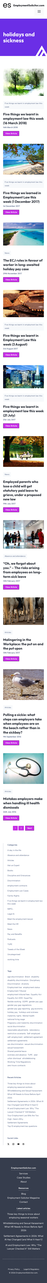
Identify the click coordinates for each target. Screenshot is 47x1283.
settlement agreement (33, 1037)
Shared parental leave (16, 1051)
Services (23, 1173)
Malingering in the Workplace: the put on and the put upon (23, 644)
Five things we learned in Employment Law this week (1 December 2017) (22, 197)
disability (35, 977)
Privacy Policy (14, 1269)
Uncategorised (13, 954)
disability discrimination (17, 980)
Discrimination (13, 880)
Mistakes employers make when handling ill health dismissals (23, 803)
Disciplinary (35, 980)
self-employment (14, 1037)
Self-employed (33, 1033)
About (23, 1181)
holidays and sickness (28, 1012)
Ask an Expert (13, 865)
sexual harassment (15, 1048)
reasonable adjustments (17, 1030)
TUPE (9, 944)
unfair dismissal (14, 1058)
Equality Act (36, 994)
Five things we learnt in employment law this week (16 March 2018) (23, 118)
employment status (31, 987)
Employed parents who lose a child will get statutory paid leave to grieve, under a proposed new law (22, 490)
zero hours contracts (16, 1065)
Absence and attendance (18, 855)
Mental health (28, 1016)
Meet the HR (12, 924)
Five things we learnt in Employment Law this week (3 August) (21, 339)
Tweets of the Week (16, 949)
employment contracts (17, 885)
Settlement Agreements (17, 1122)
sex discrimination (15, 1044)
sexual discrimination (34, 1044)
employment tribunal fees (18, 994)
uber (36, 1055)
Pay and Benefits (14, 934)
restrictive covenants (16, 1033)
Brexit (27, 977)
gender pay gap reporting (18, 1008)
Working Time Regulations (19, 1062)
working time (13, 959)
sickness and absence (17, 1055)
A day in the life (14, 850)
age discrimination (15, 977)
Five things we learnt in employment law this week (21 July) (23, 411)
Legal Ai (10, 914)
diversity (25, 984)
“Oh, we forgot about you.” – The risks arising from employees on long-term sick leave (22, 570)
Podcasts (11, 939)
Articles (10, 860)
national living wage (16, 1019)
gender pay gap (36, 1001)
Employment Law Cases (17, 891)
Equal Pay (28, 998)
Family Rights (13, 896)
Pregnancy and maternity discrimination (24, 1023)
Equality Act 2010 (15, 998)
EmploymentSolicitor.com (28, 5)
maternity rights (14, 1016)
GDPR (25, 1001)
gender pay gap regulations (19, 1005)
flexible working (14, 1001)
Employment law (14, 987)
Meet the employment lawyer (20, 919)
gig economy (37, 1008)
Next (29, 828)
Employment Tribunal (16, 991)
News (9, 929)
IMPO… (10, 909)
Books (10, 870)
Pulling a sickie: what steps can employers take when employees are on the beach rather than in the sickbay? (22, 723)
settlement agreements (17, 1040)
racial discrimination (16, 1026)
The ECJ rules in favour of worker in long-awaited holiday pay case (23, 264)
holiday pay (12, 1012)
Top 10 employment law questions (22, 1126)
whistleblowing (28, 1058)
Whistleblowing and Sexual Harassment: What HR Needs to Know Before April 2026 (24, 1094)
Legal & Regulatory (31, 1269)
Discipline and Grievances (18, 875)
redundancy (34, 1030)
